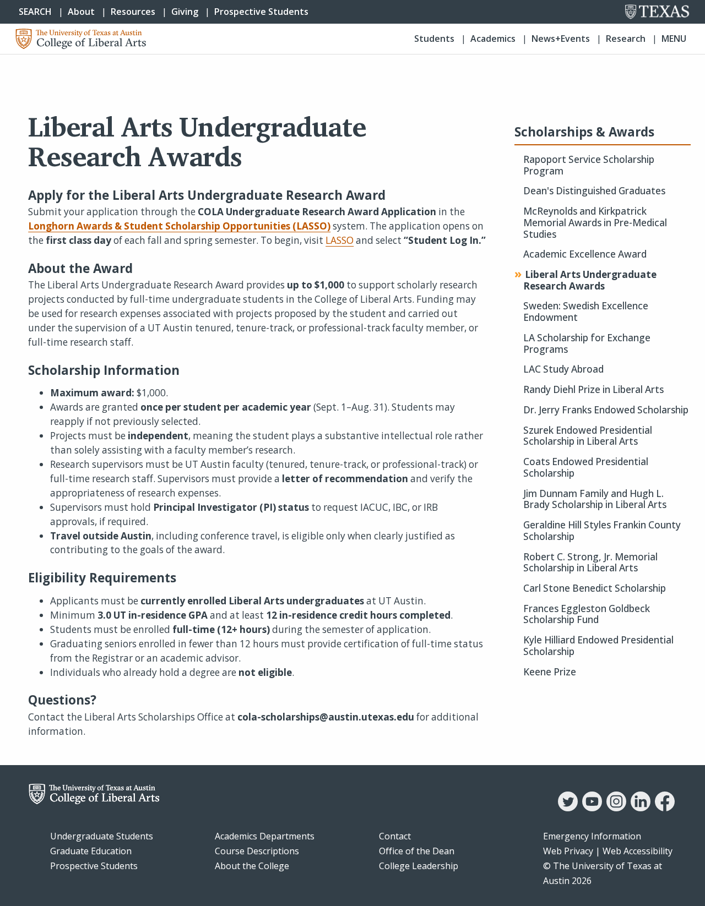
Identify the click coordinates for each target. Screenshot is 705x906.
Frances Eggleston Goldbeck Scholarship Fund (586, 614)
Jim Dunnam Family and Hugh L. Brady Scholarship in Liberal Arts (594, 499)
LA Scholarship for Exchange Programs (586, 343)
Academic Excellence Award (585, 254)
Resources (133, 12)
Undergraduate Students (101, 836)
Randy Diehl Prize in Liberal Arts (593, 390)
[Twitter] (568, 808)
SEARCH (35, 12)
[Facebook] (665, 808)
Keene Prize (549, 672)
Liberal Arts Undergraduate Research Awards (590, 280)
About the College (252, 866)
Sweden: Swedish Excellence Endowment (585, 312)
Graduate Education (91, 851)
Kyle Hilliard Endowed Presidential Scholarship (598, 646)
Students (434, 38)
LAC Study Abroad (563, 369)
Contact (395, 836)
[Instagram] (616, 808)
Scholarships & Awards (584, 132)
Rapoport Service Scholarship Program (588, 165)
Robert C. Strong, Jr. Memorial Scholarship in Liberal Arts (590, 563)
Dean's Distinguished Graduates (594, 191)
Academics (493, 38)
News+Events (561, 38)
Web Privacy (568, 851)
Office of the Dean (416, 851)
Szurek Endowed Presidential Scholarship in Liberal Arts (587, 436)
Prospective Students (261, 12)
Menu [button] (673, 38)
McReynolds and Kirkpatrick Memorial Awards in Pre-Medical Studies (595, 223)
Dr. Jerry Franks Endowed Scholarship (605, 410)
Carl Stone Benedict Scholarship (594, 588)
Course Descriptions (257, 851)
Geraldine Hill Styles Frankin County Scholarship (602, 531)
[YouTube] (592, 808)
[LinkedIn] (640, 808)
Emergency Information (592, 836)
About (81, 12)
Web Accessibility (638, 851)
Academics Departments (264, 836)
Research (626, 38)
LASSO (340, 240)
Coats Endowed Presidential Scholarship (585, 467)
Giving (184, 12)
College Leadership (418, 866)
